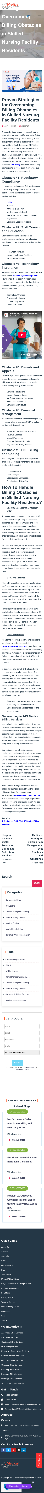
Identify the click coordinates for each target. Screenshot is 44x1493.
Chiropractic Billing (13, 900)
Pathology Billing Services (11, 1369)
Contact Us (5, 1311)
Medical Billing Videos (10, 1279)
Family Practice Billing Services (14, 1356)
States (3, 1261)
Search (37, 883)
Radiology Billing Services (11, 1379)
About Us (5, 1247)
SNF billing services (17, 1112)
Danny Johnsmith (10, 126)
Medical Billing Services (16, 917)
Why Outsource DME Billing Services (16, 1284)
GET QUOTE (39, 1460)
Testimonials (6, 1274)
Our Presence (7, 1265)
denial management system (14, 646)
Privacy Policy (30, 1067)
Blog (3, 1270)
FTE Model (5, 1293)
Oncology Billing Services (11, 1365)
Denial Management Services (18, 977)
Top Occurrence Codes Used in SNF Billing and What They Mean (19, 1123)
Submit (17, 1063)
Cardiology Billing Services (12, 1342)
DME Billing (10, 906)
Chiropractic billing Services (17, 994)
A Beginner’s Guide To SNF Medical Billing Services (20, 823)
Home (6, 58)
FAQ (3, 1316)
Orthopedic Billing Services (12, 1360)
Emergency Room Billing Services (15, 1351)
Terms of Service (8, 1302)
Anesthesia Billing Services (12, 1333)
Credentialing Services (15, 959)
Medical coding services (16, 1000)
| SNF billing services (22, 58)
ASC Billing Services (9, 1337)
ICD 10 (8, 965)
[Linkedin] (23, 1450)
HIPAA (9, 202)
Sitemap (4, 1320)
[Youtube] (13, 1450)
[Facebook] (3, 1450)
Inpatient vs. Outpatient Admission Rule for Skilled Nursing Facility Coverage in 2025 (22, 1201)
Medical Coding (12, 923)
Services (4, 1252)
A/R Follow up (12, 971)
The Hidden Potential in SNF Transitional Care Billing (21, 1159)
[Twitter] (8, 1450)
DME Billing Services (9, 1347)
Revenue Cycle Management (18, 935)
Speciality (5, 1256)
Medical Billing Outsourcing (17, 912)
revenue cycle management (25, 275)
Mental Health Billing (14, 929)
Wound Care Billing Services (12, 1383)
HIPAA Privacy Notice (22, 1069)
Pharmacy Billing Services (11, 1374)
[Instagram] (18, 1450)
